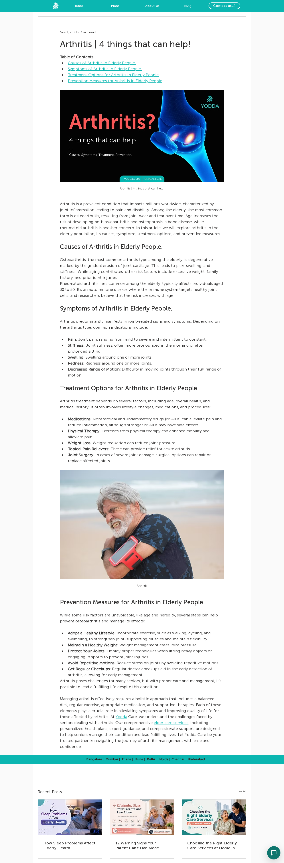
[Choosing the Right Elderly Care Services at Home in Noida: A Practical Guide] (214, 817)
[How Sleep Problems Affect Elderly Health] (70, 817)
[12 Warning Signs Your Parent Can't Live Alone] (142, 817)
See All (241, 791)
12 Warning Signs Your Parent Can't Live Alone (137, 845)
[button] (224, 5)
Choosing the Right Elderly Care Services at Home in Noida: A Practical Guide (212, 845)
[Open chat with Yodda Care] (273, 852)
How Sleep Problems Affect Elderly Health (69, 845)
